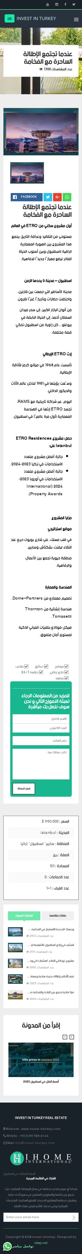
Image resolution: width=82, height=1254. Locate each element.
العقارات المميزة (24, 915)
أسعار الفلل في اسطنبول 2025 (41, 1082)
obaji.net (41, 1243)
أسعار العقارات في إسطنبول (19, 1174)
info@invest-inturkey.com (35, 1143)
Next (69, 146)
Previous (58, 146)
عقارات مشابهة (58, 915)
